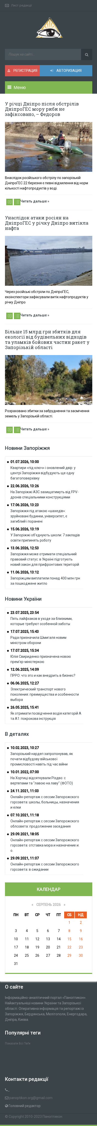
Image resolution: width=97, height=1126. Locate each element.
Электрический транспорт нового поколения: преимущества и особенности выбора (44, 694)
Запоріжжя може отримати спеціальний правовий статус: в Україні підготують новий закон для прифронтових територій (44, 559)
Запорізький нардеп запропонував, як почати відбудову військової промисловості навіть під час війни (41, 759)
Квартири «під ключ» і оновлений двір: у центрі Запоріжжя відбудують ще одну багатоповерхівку (43, 473)
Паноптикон (52, 1117)
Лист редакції (21, 5)
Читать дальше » (34, 201)
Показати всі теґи (17, 1043)
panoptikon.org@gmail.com (30, 1098)
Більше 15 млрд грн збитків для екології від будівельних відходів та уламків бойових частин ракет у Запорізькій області (47, 339)
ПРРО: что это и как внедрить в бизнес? (42, 675)
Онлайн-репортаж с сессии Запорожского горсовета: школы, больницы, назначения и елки (44, 802)
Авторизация (69, 71)
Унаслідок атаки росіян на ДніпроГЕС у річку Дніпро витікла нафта (46, 223)
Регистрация (25, 71)
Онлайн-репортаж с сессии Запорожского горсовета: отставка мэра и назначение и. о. (44, 845)
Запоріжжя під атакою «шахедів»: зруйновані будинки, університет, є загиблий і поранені (38, 516)
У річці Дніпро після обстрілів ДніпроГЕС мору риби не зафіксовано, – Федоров (42, 109)
